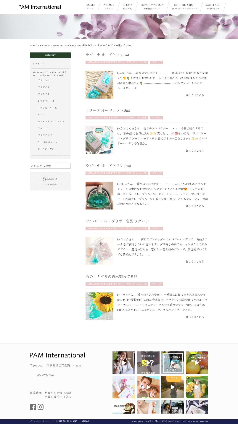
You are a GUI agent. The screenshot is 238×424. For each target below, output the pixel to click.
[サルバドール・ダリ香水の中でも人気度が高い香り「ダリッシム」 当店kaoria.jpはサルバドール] (148, 411)
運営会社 (86, 421)
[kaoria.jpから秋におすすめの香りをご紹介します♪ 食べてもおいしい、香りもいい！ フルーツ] (197, 362)
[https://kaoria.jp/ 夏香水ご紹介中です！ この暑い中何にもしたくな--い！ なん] (123, 411)
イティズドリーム (47, 108)
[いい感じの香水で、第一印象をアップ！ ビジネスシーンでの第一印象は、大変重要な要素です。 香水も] (123, 362)
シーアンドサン (46, 149)
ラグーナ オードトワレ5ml (107, 55)
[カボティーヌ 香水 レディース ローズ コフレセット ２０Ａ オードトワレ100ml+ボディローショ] (123, 387)
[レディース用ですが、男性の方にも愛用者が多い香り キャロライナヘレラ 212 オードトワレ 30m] (172, 411)
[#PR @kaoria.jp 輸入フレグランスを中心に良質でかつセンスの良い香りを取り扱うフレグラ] (197, 411)
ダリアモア (44, 87)
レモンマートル (46, 101)
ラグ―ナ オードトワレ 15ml (108, 166)
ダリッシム (44, 80)
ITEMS (128, 6)
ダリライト (39, 64)
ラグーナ (156, 62)
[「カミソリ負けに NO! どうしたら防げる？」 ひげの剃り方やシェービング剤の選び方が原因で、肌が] (148, 387)
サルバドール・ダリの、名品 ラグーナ (117, 221)
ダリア (41, 114)
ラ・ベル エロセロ (48, 142)
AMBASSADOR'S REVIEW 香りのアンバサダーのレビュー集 (117, 62)
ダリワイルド (45, 135)
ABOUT (109, 6)
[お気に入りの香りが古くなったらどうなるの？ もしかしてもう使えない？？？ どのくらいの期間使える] (148, 362)
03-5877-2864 (45, 375)
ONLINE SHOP (185, 6)
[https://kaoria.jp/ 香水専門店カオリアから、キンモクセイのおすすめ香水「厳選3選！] (172, 387)
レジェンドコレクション (51, 121)
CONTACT (213, 6)
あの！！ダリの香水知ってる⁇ (113, 276)
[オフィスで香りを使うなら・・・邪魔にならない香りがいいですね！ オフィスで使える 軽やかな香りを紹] (172, 362)
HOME (90, 6)
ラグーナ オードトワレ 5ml (108, 110)
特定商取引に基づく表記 (66, 421)
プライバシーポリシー (40, 421)
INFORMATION (152, 6)
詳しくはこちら (195, 95)
